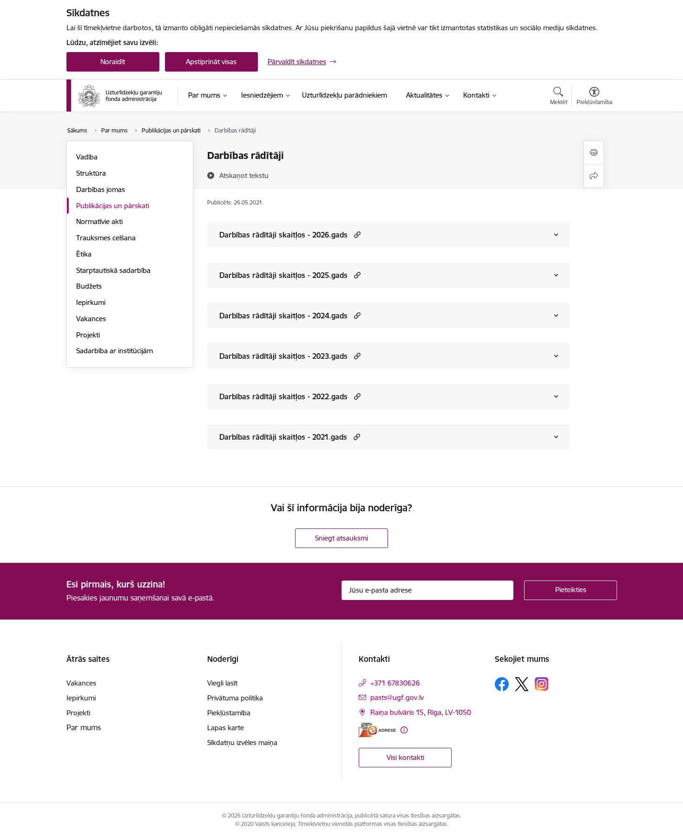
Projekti (88, 334)
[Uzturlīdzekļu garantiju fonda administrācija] (121, 96)
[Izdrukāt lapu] (594, 152)
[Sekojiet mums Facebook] (502, 684)
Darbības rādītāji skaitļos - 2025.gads (283, 275)
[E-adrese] (377, 730)
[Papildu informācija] (404, 729)
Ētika (84, 254)
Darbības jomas (100, 189)
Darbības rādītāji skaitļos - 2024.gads (283, 315)
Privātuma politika (235, 697)
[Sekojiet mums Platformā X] (522, 684)
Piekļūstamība (228, 712)
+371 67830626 (395, 683)
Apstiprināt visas (211, 61)
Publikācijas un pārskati (112, 205)
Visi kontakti (405, 757)
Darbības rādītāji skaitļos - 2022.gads (283, 396)
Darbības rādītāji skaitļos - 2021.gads (283, 437)
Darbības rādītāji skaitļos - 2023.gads (283, 356)
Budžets (89, 286)
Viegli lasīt (222, 683)
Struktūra (91, 173)
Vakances (91, 318)
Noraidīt (112, 61)
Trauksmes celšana (106, 237)
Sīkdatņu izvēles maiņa (242, 742)
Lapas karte (225, 727)
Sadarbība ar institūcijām (114, 350)
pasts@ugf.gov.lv (397, 697)
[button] (356, 234)
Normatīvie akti (99, 221)
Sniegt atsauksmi (341, 538)
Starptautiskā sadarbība (113, 270)
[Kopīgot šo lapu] (594, 176)
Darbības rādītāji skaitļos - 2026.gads (283, 234)
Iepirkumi (90, 302)
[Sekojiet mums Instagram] (542, 684)
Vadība (87, 156)
